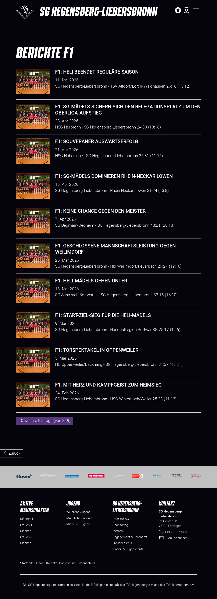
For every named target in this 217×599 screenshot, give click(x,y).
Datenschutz (86, 563)
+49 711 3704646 (176, 532)
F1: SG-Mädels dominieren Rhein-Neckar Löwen (114, 176)
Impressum (67, 563)
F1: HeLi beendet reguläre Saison (97, 72)
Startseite (27, 563)
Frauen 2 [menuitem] (26, 537)
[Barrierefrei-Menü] (178, 10)
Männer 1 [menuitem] (26, 519)
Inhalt (40, 563)
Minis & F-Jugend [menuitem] (78, 524)
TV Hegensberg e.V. (139, 585)
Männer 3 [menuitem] (26, 543)
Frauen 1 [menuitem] (26, 525)
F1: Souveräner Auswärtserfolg (96, 141)
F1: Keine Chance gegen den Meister (100, 211)
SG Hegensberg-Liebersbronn (98, 11)
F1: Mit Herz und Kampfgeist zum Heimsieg (108, 385)
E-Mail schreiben (176, 538)
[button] (186, 10)
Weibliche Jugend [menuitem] (78, 512)
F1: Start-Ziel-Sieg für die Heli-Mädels (103, 315)
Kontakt (51, 563)
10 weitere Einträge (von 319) (45, 420)
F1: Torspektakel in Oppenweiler (96, 350)
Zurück (14, 453)
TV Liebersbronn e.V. (180, 585)
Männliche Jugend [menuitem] (79, 518)
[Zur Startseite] (25, 10)
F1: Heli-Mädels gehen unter (91, 281)
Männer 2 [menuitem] (26, 531)
